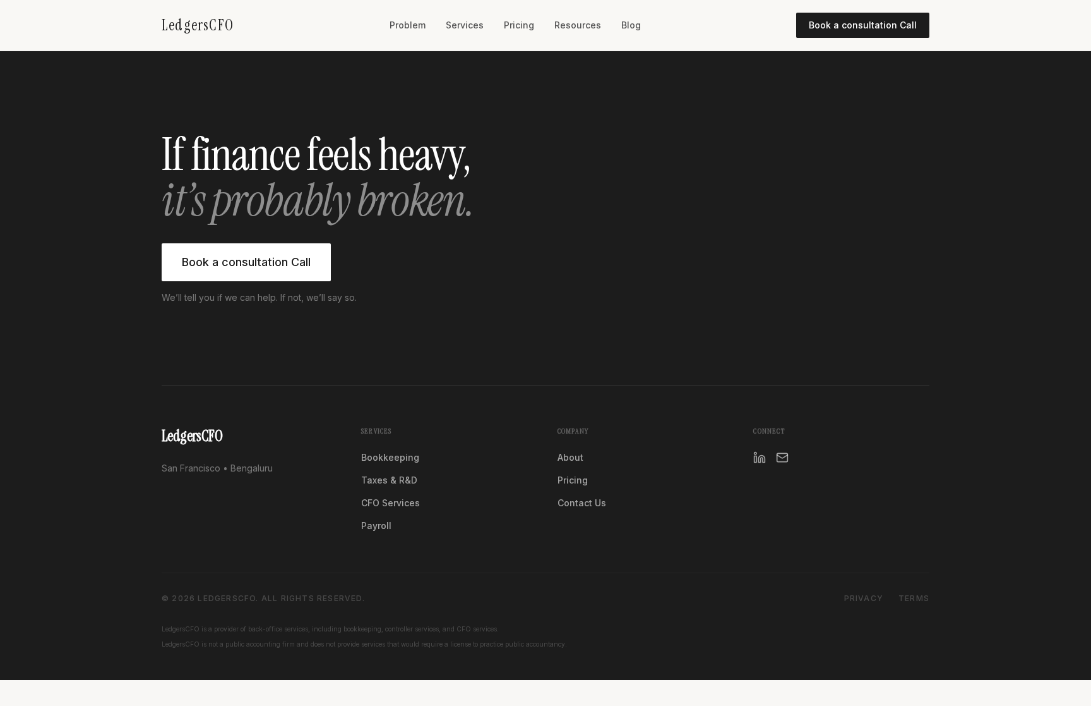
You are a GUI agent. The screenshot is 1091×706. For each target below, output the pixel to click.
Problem (408, 25)
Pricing (519, 25)
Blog (631, 25)
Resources (577, 25)
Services (465, 25)
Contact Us (581, 502)
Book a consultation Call (863, 25)
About (570, 457)
